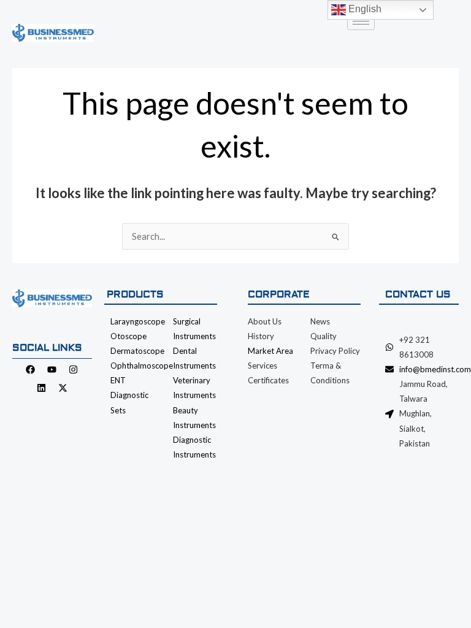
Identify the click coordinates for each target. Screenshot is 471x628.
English (363, 9)
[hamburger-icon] (361, 21)
